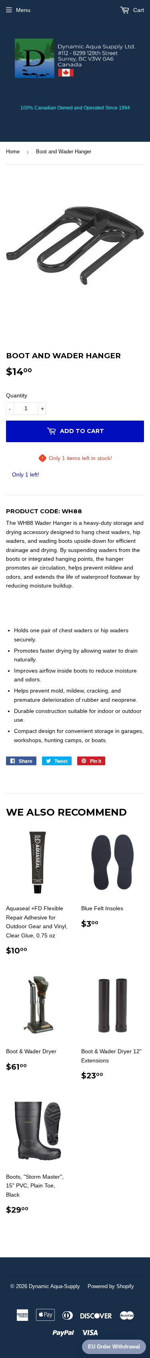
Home (13, 152)
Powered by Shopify (111, 1286)
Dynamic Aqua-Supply (54, 1286)
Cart (138, 10)
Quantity (16, 395)
